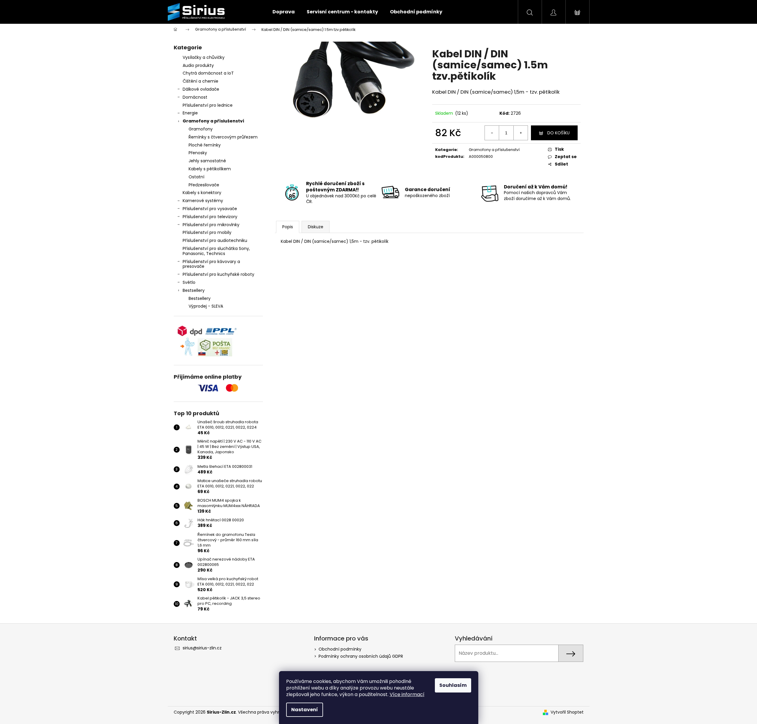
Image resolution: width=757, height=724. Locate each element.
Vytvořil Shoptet (567, 712)
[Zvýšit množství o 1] (520, 133)
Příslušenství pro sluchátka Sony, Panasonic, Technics (216, 250)
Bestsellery (194, 290)
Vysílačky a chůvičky (204, 57)
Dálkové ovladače (201, 89)
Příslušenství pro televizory (210, 217)
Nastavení (304, 709)
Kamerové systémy (203, 201)
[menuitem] (284, 12)
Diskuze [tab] (315, 227)
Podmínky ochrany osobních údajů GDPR (361, 656)
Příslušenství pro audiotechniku (215, 240)
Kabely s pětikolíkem (210, 169)
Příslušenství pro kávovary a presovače (211, 264)
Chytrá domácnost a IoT (208, 73)
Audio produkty (198, 65)
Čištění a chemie (200, 81)
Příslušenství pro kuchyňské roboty (218, 274)
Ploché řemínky (205, 145)
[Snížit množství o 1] (492, 133)
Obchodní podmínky (340, 649)
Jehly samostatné (207, 161)
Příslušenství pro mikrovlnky (211, 225)
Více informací (407, 694)
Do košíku (558, 133)
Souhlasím (453, 685)
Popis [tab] (287, 227)
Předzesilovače (204, 185)
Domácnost (195, 97)
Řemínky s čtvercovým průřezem (223, 137)
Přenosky (198, 153)
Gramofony (201, 129)
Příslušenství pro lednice (208, 105)
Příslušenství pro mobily (207, 232)
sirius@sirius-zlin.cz (202, 648)
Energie (190, 113)
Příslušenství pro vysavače (210, 209)
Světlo (189, 282)
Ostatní (196, 177)
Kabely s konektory (202, 193)
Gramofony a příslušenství (213, 121)
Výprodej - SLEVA (206, 306)
